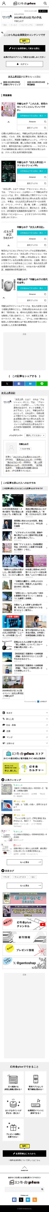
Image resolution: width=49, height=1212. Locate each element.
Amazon (32, 122)
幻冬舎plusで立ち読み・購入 (31, 116)
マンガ (9, 737)
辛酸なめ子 (24, 444)
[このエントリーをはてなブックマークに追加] (28, 1200)
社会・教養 (11, 725)
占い (33, 877)
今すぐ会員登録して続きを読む (26, 48)
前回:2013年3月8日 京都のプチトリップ (11, 83)
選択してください (33, 435)
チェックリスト (20, 877)
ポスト (44, 11)
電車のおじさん (23, 459)
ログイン (25, 64)
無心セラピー (13, 462)
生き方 (9, 713)
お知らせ (10, 743)
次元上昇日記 (19, 14)
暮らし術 (10, 719)
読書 (8, 731)
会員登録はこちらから (26, 1153)
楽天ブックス (32, 128)
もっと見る (24, 862)
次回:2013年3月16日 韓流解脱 (36, 83)
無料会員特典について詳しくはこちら (25, 1160)
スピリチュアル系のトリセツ (25, 457)
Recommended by (30, 701)
